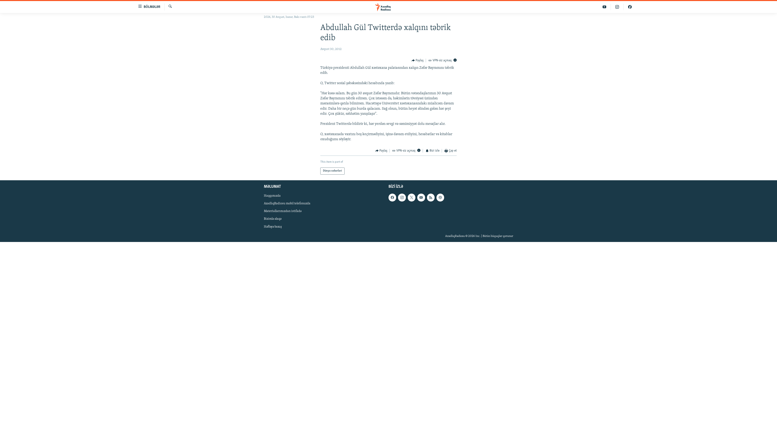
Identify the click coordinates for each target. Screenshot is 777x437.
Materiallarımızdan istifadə (282, 211)
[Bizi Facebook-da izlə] (630, 7)
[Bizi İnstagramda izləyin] (617, 7)
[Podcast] (440, 197)
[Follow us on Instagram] (402, 197)
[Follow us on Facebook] (392, 197)
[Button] (418, 60)
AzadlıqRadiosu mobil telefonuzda (287, 203)
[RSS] (431, 197)
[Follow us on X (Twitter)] (411, 197)
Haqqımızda (272, 195)
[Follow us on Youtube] (421, 197)
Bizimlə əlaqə (272, 219)
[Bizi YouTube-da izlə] (604, 7)
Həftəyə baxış (273, 226)
